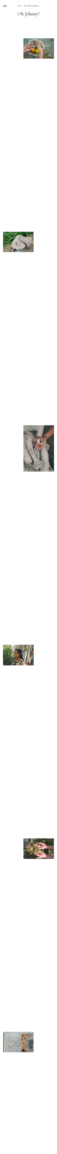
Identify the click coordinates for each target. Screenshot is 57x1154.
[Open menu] (5, 5)
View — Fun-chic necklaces (28, 6)
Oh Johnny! (28, 14)
